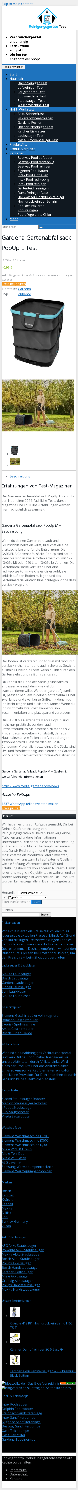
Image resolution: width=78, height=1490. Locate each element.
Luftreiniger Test (30, 87)
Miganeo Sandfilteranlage (21, 1422)
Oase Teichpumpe (15, 1430)
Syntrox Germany (15, 1221)
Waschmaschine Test (33, 105)
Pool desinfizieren (31, 206)
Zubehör (24, 294)
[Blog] (15, 1388)
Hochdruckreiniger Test (35, 127)
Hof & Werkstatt (22, 109)
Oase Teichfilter (13, 1435)
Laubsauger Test (30, 135)
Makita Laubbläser (16, 996)
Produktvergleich (22, 149)
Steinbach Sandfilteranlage (22, 1413)
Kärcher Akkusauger (17, 1272)
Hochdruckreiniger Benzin (37, 201)
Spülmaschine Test (32, 96)
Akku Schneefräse (31, 114)
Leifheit (7, 1204)
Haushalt (16, 78)
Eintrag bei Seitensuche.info (50, 1388)
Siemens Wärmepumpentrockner (27, 1171)
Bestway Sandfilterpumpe (21, 1426)
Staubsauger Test (31, 100)
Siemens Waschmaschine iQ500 (25, 1140)
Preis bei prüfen (14, 284)
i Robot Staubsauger (17, 1107)
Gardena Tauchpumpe (18, 1439)
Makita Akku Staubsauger (21, 1254)
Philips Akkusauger (16, 1263)
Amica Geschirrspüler (18, 1028)
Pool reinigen (28, 210)
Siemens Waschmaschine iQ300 (25, 1145)
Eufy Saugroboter (15, 1112)
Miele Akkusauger (15, 1276)
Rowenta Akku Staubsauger (23, 1250)
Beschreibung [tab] (20, 476)
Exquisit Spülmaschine (18, 1024)
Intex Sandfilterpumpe (18, 1417)
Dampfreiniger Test (32, 83)
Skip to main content (17, 4)
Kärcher (8, 1195)
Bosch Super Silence (17, 1033)
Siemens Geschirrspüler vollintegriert (30, 1015)
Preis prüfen (11, 808)
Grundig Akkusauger (17, 1280)
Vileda (6, 1226)
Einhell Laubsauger (16, 987)
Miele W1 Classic (14, 1158)
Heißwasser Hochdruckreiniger (41, 197)
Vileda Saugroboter (16, 1116)
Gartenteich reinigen (33, 188)
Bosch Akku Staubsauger (21, 1259)
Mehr (14, 219)
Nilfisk (6, 1213)
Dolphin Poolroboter (17, 1409)
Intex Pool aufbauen (33, 175)
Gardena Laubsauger (18, 982)
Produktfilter (19, 144)
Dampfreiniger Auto (33, 192)
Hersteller (9, 892)
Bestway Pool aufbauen (35, 157)
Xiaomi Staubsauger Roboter (23, 1099)
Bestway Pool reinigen (34, 166)
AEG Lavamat (11, 1162)
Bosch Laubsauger (16, 978)
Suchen (7, 910)
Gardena (24, 289)
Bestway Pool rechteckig (36, 162)
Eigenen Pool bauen (33, 171)
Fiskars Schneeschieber (35, 118)
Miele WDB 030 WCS (17, 1149)
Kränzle (7, 1199)
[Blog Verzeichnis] (68, 1383)
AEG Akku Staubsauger (19, 1245)
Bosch (6, 1191)
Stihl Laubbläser (14, 991)
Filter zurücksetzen (16, 902)
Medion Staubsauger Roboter (24, 1103)
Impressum (18, 1470)
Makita (7, 1208)
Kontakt (16, 1478)
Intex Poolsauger (15, 1404)
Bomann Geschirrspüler (20, 1020)
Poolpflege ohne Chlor (34, 214)
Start (13, 74)
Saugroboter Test (31, 92)
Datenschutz (19, 1474)
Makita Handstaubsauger (21, 1289)
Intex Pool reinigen (32, 184)
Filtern (36, 902)
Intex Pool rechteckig (33, 179)
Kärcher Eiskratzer (31, 131)
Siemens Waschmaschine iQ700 (25, 1136)
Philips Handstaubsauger (21, 1285)
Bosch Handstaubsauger (20, 1267)
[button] (38, 333)
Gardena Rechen (30, 122)
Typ (5, 897)
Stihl (5, 1217)
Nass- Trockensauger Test (38, 140)
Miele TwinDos (13, 1153)
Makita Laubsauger (16, 974)
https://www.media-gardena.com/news (30, 786)
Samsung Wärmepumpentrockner (27, 1167)
